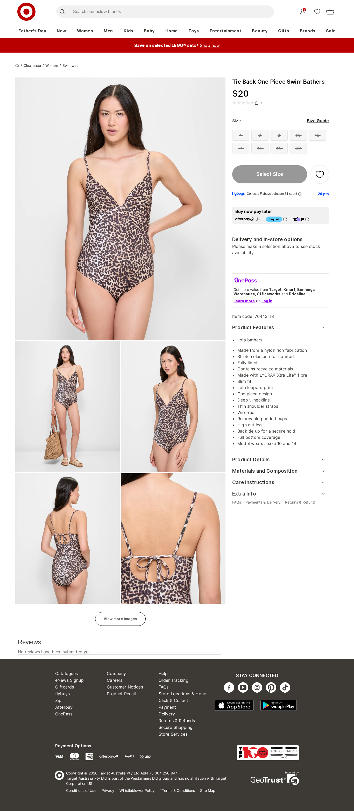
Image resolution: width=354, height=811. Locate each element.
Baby (149, 30)
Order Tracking (173, 680)
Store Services (173, 734)
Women (85, 30)
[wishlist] (317, 11)
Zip (58, 700)
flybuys (62, 693)
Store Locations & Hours (183, 693)
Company (116, 673)
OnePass (63, 713)
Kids (128, 30)
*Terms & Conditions (177, 790)
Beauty (259, 30)
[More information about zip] (307, 219)
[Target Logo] (26, 12)
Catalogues (66, 673)
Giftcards (64, 687)
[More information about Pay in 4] (285, 219)
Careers (114, 680)
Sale (331, 30)
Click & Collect (173, 700)
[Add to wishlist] (320, 174)
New (61, 30)
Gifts (283, 30)
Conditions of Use (81, 790)
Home (171, 30)
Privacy (108, 790)
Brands (307, 30)
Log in (266, 301)
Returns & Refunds (177, 720)
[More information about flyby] (300, 193)
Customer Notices (125, 687)
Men (108, 30)
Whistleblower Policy (137, 790)
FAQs (164, 687)
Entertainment (226, 30)
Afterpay (64, 707)
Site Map (207, 790)
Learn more (244, 301)
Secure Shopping (176, 727)
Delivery (167, 713)
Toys (193, 30)
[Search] (62, 11)
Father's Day (32, 30)
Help (163, 673)
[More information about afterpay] (258, 219)
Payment (167, 707)
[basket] (330, 11)
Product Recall (121, 693)
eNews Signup (69, 680)
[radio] (240, 135)
